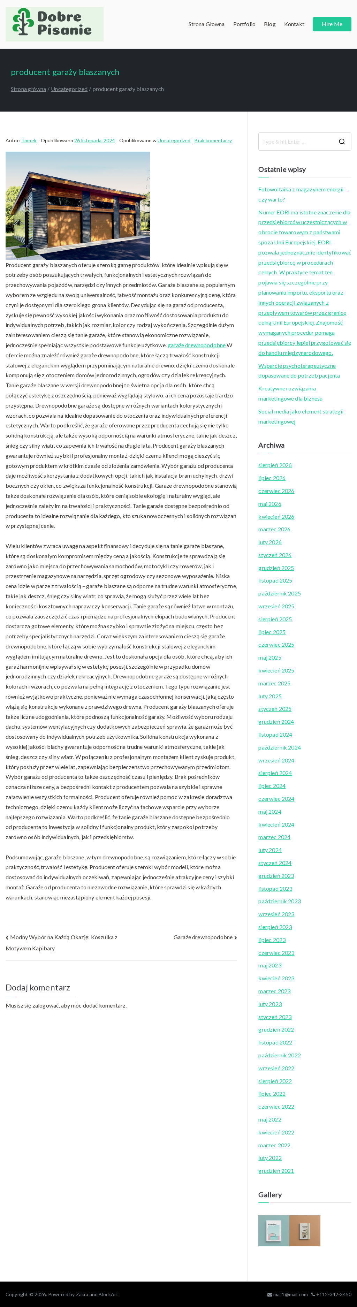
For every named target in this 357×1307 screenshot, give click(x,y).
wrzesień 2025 (276, 606)
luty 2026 (269, 542)
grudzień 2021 (276, 1170)
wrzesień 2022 (276, 1068)
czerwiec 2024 (276, 798)
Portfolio (244, 24)
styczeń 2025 (274, 708)
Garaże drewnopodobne (203, 937)
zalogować (45, 1005)
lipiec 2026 (272, 477)
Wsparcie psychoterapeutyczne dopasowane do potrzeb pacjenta (299, 370)
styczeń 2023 (274, 1016)
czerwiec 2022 (276, 1106)
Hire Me (332, 24)
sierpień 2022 (275, 1081)
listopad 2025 (275, 580)
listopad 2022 (275, 1042)
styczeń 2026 (274, 555)
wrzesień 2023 (276, 914)
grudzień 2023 (276, 875)
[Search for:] (305, 141)
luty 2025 (269, 696)
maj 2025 (269, 657)
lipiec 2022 (272, 1093)
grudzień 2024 (276, 721)
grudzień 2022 (276, 1029)
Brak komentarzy (213, 140)
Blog (270, 24)
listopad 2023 (275, 888)
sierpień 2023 (275, 927)
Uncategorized (174, 140)
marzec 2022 (274, 1145)
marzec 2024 (274, 837)
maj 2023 (269, 965)
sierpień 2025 (275, 619)
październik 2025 (279, 593)
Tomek (29, 140)
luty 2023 (269, 1004)
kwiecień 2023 (276, 978)
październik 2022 (279, 1055)
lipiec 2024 (272, 785)
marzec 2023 (274, 991)
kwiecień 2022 (276, 1132)
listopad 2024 (275, 734)
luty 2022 (269, 1157)
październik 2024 (279, 747)
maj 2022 (269, 1119)
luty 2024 (269, 849)
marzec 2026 (274, 529)
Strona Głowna (207, 24)
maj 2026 (269, 503)
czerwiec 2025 (276, 644)
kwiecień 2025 (276, 670)
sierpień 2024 (275, 772)
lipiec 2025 (272, 632)
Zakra (82, 1294)
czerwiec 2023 (276, 952)
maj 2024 (269, 811)
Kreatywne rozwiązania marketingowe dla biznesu (290, 393)
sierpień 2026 (275, 465)
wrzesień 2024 (276, 760)
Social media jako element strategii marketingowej (300, 416)
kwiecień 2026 (276, 516)
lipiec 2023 (272, 939)
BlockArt (108, 1294)
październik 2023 (279, 901)
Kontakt (294, 24)
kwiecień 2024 (276, 824)
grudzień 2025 (276, 567)
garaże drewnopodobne (197, 345)
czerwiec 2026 (276, 490)
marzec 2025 (274, 683)
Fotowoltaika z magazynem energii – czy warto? (302, 194)
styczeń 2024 (274, 862)
